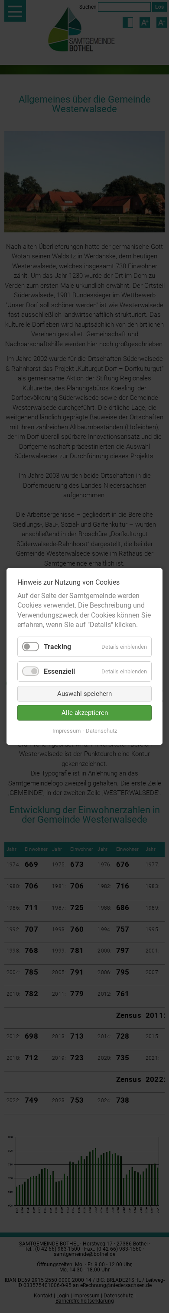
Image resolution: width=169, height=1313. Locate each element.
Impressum (66, 731)
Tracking (57, 647)
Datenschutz (101, 731)
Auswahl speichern (84, 694)
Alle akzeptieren (85, 713)
